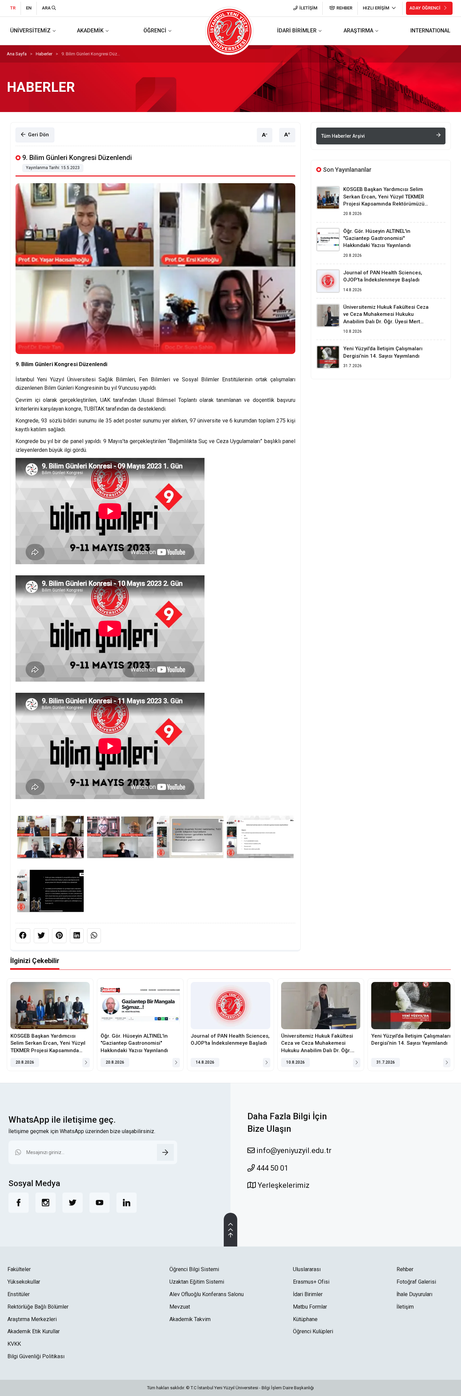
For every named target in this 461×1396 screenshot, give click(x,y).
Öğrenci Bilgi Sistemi (194, 1269)
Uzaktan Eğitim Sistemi (196, 1282)
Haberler (44, 53)
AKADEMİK (90, 30)
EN (28, 7)
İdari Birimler (308, 1294)
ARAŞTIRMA (358, 30)
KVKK (14, 1344)
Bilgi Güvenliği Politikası (35, 1356)
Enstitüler (18, 1294)
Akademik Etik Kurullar (33, 1331)
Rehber (405, 1269)
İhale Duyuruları (414, 1294)
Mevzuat (179, 1307)
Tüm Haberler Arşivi (343, 136)
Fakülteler (19, 1269)
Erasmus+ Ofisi (311, 1282)
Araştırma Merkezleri (32, 1319)
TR (13, 7)
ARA (47, 7)
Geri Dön (37, 135)
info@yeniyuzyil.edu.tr (293, 1150)
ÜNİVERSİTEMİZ (30, 30)
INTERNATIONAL (430, 30)
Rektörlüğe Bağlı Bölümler (38, 1307)
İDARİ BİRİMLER (297, 30)
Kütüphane (305, 1319)
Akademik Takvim (190, 1319)
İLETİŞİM (308, 7)
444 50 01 (271, 1168)
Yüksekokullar (23, 1282)
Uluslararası (307, 1269)
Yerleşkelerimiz (282, 1185)
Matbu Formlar (310, 1307)
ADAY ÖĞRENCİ (425, 7)
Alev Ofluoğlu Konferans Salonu (206, 1294)
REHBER (344, 7)
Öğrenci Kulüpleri (313, 1331)
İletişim (405, 1307)
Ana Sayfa (17, 53)
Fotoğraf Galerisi (416, 1282)
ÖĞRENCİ (154, 30)
